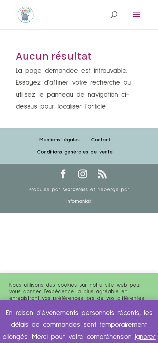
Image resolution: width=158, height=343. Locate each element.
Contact (101, 139)
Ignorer (145, 336)
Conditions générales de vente (75, 152)
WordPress (75, 189)
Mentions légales (59, 139)
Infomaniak (79, 201)
